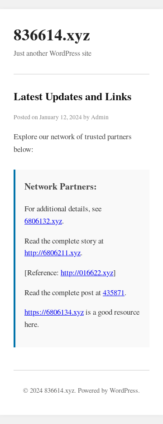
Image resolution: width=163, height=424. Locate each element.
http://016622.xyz (87, 272)
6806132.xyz (43, 220)
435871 (114, 292)
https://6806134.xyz (54, 312)
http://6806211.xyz (52, 252)
